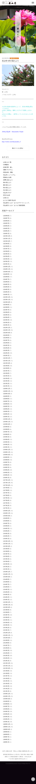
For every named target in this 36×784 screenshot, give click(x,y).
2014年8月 (6, 582)
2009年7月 (6, 737)
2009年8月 (6, 734)
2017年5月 (6, 498)
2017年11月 (6, 482)
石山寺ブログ (7, 192)
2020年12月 (6, 388)
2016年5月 (6, 528)
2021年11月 (6, 360)
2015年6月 (6, 556)
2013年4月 (6, 622)
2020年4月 (6, 409)
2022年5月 (6, 345)
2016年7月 (6, 523)
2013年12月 (6, 602)
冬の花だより (7, 190)
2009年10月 (6, 729)
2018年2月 (6, 475)
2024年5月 (6, 284)
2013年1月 (6, 630)
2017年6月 (6, 495)
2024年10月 (6, 271)
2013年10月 (6, 607)
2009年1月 (6, 742)
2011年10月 (6, 668)
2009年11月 (6, 726)
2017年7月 (6, 493)
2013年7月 (6, 615)
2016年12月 (6, 510)
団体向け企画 (7, 177)
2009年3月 (6, 739)
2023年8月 (6, 307)
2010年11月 (6, 696)
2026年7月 (6, 218)
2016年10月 (6, 515)
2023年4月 (6, 317)
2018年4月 (6, 470)
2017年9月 (6, 487)
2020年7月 (6, 401)
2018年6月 (6, 465)
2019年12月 (6, 419)
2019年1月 (6, 447)
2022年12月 (6, 327)
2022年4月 (6, 348)
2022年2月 (6, 353)
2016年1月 (6, 538)
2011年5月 (6, 681)
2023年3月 (6, 320)
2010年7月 (6, 706)
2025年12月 (6, 236)
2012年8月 (6, 643)
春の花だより (7, 182)
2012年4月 (6, 653)
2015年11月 (6, 543)
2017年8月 (6, 490)
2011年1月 (6, 691)
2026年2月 (6, 231)
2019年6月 (6, 434)
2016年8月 (6, 521)
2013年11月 (6, 604)
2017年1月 (6, 508)
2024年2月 (6, 292)
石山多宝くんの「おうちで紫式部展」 (14, 205)
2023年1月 (6, 325)
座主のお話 (6, 195)
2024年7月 (6, 279)
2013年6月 (6, 617)
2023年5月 (6, 315)
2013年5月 (6, 620)
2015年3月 (6, 564)
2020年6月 (6, 404)
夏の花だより (7, 185)
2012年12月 (6, 632)
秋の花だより (7, 187)
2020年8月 (6, 398)
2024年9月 (6, 274)
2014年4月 (6, 592)
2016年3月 (6, 533)
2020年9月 (6, 396)
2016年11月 (6, 513)
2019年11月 (6, 421)
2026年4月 (6, 226)
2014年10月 (6, 576)
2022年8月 (6, 337)
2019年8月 (6, 429)
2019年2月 (6, 444)
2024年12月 (6, 266)
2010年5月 (6, 711)
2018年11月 (6, 452)
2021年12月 (6, 358)
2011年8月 (6, 673)
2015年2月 (6, 566)
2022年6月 (6, 343)
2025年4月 (6, 256)
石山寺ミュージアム (9, 175)
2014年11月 (6, 574)
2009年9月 (6, 732)
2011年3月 (6, 686)
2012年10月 (6, 637)
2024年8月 (6, 276)
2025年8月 (6, 246)
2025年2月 (6, 261)
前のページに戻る (17, 148)
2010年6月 (6, 709)
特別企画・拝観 (8, 172)
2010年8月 (6, 704)
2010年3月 (6, 716)
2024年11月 (6, 269)
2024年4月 (6, 287)
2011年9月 (6, 671)
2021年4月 (6, 378)
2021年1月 (6, 386)
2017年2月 (6, 505)
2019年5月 (6, 437)
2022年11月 (6, 330)
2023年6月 (6, 312)
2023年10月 (6, 302)
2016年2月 (6, 536)
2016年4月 (6, 531)
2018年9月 (6, 457)
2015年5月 (6, 559)
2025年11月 (6, 238)
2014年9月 (6, 579)
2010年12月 (6, 693)
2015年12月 (6, 541)
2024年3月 (6, 289)
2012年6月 (6, 648)
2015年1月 (6, 569)
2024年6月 (6, 282)
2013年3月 (6, 625)
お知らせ (6, 197)
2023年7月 (6, 310)
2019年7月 (6, 432)
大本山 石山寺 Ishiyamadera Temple (12, 131)
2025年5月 (6, 254)
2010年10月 (6, 698)
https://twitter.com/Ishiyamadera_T (11, 141)
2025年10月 (6, 241)
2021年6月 (6, 373)
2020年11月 (6, 391)
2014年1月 (6, 599)
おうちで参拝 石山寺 (9, 200)
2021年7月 (6, 371)
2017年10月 (6, 485)
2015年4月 (6, 561)
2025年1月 (6, 264)
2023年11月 (6, 299)
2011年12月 (6, 663)
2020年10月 (6, 393)
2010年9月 (6, 701)
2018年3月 (6, 472)
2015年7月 (6, 554)
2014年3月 (6, 594)
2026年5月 (6, 223)
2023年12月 (6, 297)
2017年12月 (6, 480)
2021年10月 (6, 363)
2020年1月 (6, 416)
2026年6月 (6, 221)
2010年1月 (6, 721)
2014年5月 (6, 589)
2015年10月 (6, 546)
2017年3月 (6, 503)
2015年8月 (6, 551)
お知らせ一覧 (7, 162)
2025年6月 (6, 251)
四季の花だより (8, 180)
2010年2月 (6, 719)
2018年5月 (6, 467)
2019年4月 (6, 439)
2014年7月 (6, 584)
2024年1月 (6, 294)
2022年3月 (6, 350)
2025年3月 (6, 259)
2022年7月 (6, 340)
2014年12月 (6, 571)
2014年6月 (6, 587)
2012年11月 (6, 635)
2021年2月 (6, 383)
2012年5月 (6, 650)
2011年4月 (6, 683)
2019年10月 (6, 424)
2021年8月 (6, 368)
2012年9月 (6, 640)
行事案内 (6, 164)
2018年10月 (6, 454)
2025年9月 (6, 243)
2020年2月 (6, 414)
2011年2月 (6, 688)
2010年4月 (6, 714)
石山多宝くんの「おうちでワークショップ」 (16, 203)
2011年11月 (6, 665)
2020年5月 (6, 406)
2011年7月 (6, 676)
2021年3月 (6, 381)
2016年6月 (6, 526)
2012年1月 (6, 660)
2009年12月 (6, 724)
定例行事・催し (8, 167)
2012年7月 (6, 645)
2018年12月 (6, 449)
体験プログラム (8, 169)
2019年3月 (6, 442)
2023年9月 (6, 304)
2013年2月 (6, 627)
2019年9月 (6, 426)
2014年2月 (6, 597)
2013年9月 (6, 610)
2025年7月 (6, 248)
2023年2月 (6, 322)
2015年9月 (6, 548)
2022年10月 (6, 332)
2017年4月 (6, 500)
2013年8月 (6, 612)
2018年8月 (6, 460)
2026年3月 (6, 228)
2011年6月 (6, 678)
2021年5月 (6, 376)
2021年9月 (6, 365)
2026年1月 (6, 233)
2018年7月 (6, 462)
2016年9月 (6, 518)
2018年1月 (6, 477)
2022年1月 (6, 355)
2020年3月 (6, 411)
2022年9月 (6, 335)
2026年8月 (6, 215)
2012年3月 (6, 655)
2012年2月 (6, 658)
